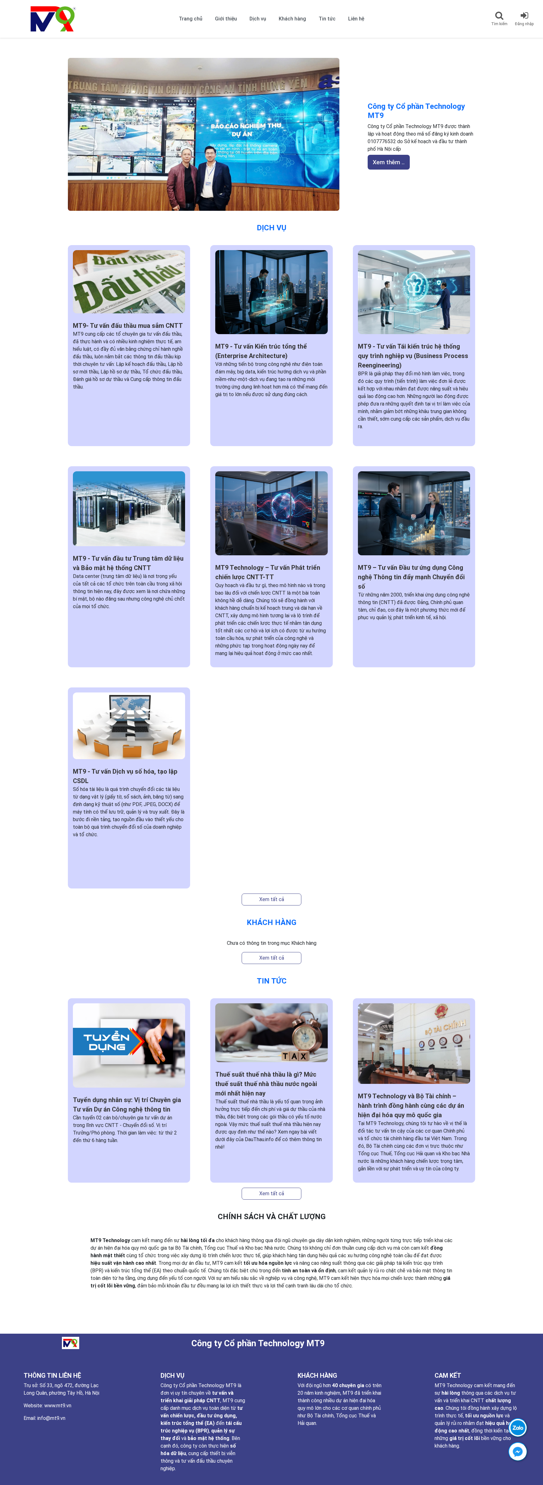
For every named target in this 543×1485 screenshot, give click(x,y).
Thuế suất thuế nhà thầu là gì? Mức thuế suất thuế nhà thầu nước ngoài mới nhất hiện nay (266, 1084)
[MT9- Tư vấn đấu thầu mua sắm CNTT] (129, 285)
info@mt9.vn (51, 1418)
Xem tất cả (271, 899)
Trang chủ (190, 19)
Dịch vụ (258, 19)
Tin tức (327, 19)
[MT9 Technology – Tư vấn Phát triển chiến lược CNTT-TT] (271, 516)
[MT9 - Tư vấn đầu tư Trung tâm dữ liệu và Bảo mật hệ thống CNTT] (129, 512)
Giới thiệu (226, 19)
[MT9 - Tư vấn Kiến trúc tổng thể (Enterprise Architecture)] (271, 295)
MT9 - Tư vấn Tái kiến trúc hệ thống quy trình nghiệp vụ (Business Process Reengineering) (413, 356)
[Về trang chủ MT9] (44, 19)
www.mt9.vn (57, 1406)
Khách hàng (292, 19)
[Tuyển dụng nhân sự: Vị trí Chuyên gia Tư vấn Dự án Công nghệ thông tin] (129, 1048)
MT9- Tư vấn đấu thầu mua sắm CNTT (128, 325)
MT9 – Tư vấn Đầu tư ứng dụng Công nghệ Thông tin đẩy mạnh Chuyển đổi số (411, 577)
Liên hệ (356, 19)
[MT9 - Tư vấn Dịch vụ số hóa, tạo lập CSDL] (129, 729)
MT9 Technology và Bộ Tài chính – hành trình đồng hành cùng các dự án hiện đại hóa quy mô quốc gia (411, 1105)
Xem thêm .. (389, 162)
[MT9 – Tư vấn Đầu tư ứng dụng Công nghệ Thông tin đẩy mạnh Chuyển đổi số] (414, 516)
